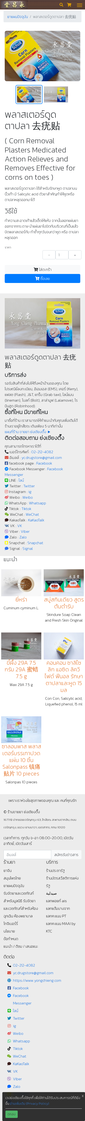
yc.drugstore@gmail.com (41, 457)
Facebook (44, 463)
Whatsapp (37, 503)
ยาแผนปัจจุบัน (17, 16)
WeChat (32, 514)
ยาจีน (8, 870)
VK (19, 526)
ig (29, 491)
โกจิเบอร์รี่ (11, 923)
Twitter (29, 486)
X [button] (83, 1096)
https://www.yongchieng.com (37, 980)
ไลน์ (21, 480)
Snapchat (35, 543)
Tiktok (26, 508)
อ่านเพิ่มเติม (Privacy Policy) (29, 1103)
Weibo (27, 497)
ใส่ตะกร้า (44, 269)
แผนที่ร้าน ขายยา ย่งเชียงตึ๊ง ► (28, 432)
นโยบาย (9, 931)
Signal (27, 548)
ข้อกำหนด (11, 939)
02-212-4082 (42, 452)
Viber (25, 531)
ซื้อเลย (44, 278)
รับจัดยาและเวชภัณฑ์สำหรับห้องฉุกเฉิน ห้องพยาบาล (21, 908)
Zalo (23, 537)
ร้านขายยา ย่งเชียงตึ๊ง (14, 4)
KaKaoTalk (36, 520)
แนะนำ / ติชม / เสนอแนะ (21, 946)
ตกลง (12, 1114)
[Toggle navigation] (79, 5)
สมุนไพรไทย (12, 878)
